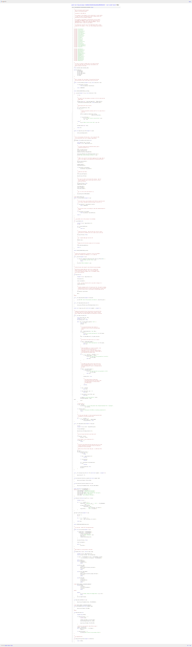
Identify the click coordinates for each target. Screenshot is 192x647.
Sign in (190, 1)
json (190, 645)
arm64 (110, 4)
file (92, 7)
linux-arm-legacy (80, 4)
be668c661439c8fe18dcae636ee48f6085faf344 (95, 4)
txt (187, 645)
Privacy (9, 645)
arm (75, 4)
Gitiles (6, 645)
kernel (114, 4)
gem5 (73, 4)
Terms (11, 645)
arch (107, 4)
